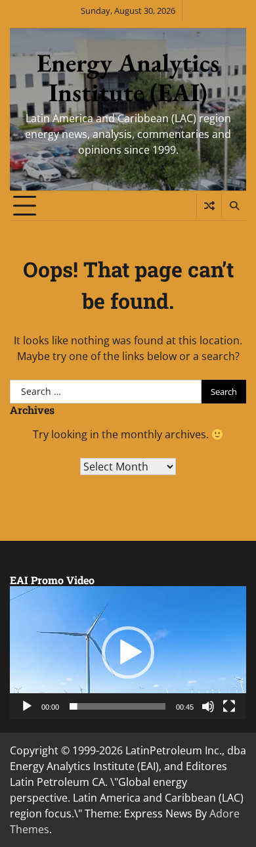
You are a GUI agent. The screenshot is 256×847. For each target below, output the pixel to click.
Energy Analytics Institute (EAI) (128, 77)
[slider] (117, 706)
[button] (128, 652)
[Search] (233, 205)
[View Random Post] (209, 205)
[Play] (26, 706)
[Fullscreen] (229, 706)
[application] (128, 653)
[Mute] (208, 706)
